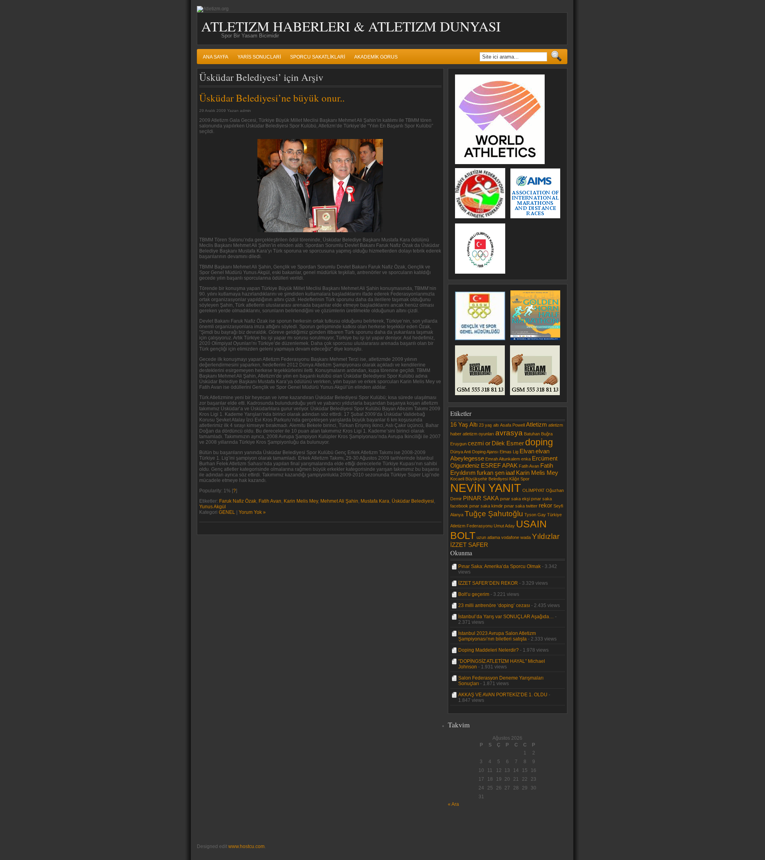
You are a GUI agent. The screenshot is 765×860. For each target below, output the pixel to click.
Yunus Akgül (212, 506)
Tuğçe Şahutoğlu (494, 513)
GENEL (227, 512)
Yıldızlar (545, 536)
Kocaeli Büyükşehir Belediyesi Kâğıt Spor (490, 478)
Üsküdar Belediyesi (413, 501)
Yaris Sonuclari (259, 57)
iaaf (510, 472)
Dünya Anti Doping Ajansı (474, 451)
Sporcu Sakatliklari (317, 57)
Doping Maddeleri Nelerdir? (488, 650)
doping (539, 442)
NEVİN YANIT (485, 487)
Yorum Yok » (252, 512)
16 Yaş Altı (464, 424)
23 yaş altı (489, 425)
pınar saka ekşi (515, 498)
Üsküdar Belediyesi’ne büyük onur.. (272, 97)
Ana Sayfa (215, 57)
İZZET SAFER (469, 544)
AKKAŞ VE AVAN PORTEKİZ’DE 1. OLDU (502, 694)
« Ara (453, 804)
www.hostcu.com (246, 846)
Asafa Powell (512, 425)
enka (526, 458)
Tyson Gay (535, 514)
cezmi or (479, 443)
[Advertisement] (472, 825)
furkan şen (490, 472)
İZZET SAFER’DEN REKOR (488, 583)
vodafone (510, 537)
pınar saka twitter (520, 505)
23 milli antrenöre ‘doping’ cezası (494, 605)
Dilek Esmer (508, 443)
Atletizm (536, 424)
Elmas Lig (509, 451)
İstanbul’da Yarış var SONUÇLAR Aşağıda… (506, 616)
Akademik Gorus (376, 57)
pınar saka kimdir (486, 505)
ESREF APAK (499, 465)
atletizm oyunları (478, 433)
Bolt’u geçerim (473, 594)
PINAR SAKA (481, 498)
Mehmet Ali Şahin (339, 501)
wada (525, 537)
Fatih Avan (270, 501)
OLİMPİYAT (533, 490)
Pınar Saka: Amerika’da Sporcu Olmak (499, 566)
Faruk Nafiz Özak (237, 501)
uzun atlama (488, 537)
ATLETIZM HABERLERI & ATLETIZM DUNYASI (351, 26)
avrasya (509, 432)
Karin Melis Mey (301, 501)
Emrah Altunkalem (502, 458)
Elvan (527, 451)
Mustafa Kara (375, 501)
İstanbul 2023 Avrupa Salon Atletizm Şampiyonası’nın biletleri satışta (497, 636)
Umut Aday (504, 525)
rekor (545, 505)
